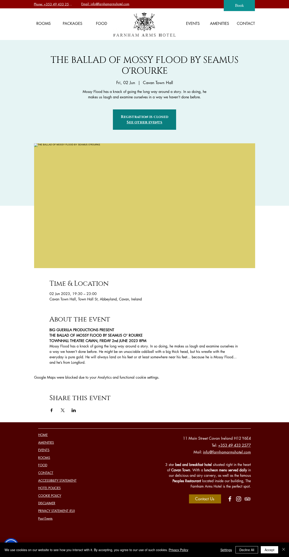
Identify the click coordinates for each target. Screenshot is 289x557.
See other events (144, 122)
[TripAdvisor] (247, 499)
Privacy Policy (178, 550)
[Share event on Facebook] (51, 410)
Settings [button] (226, 550)
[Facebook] (229, 499)
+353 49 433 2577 (234, 445)
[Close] (283, 549)
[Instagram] (238, 499)
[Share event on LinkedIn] (74, 410)
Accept (269, 550)
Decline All (246, 550)
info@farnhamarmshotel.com (227, 452)
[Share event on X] (63, 410)
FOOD (42, 465)
